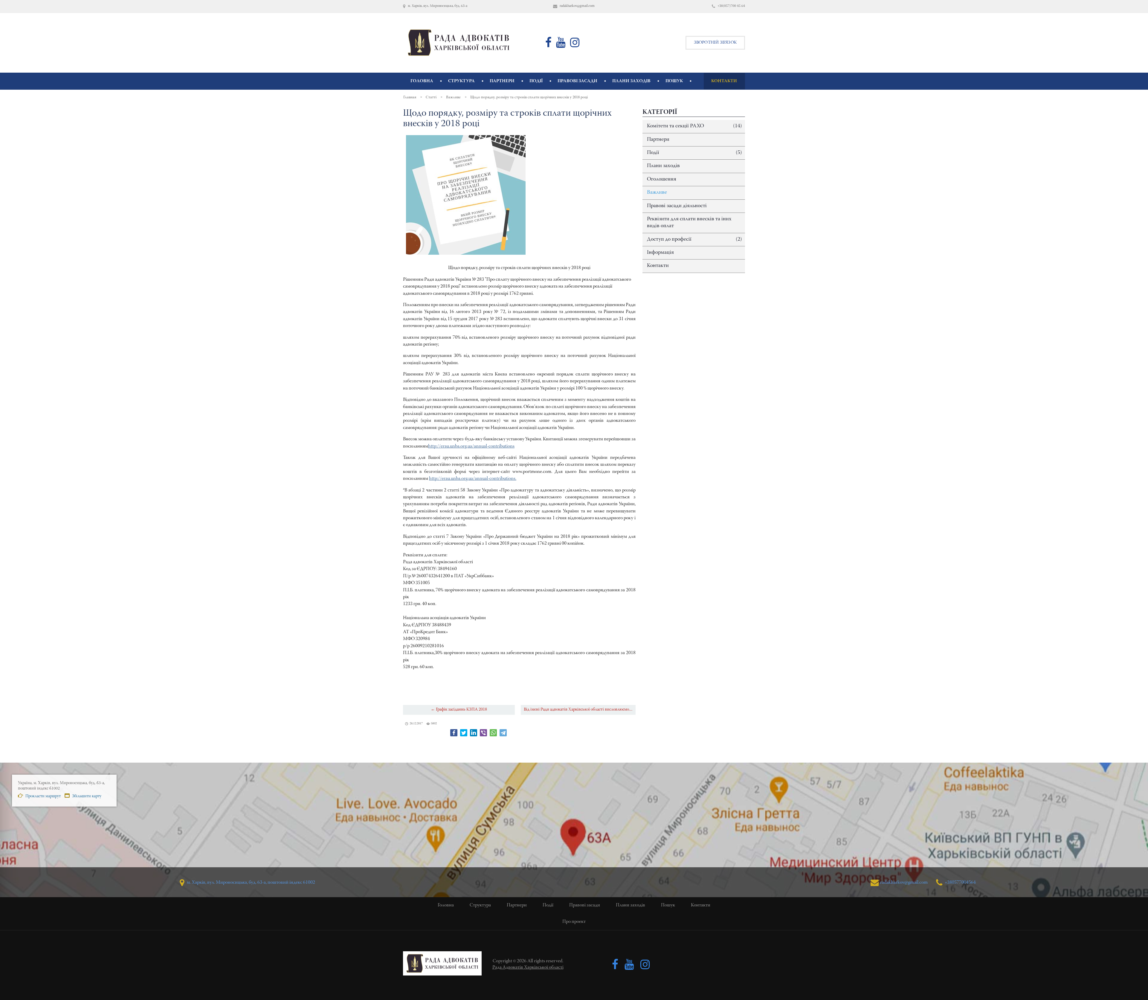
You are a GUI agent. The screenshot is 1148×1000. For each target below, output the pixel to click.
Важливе (657, 192)
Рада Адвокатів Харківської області (528, 967)
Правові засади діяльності (677, 206)
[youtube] (560, 45)
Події (694, 152)
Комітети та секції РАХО (694, 126)
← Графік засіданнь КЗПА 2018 (459, 709)
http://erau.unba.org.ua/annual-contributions (471, 446)
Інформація (660, 252)
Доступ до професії (694, 239)
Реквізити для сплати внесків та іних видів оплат (689, 222)
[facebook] (548, 45)
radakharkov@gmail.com (904, 882)
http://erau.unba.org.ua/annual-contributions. (472, 478)
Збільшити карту (86, 796)
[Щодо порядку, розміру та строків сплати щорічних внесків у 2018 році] (466, 195)
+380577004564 (960, 882)
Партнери (658, 139)
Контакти (658, 265)
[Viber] (483, 732)
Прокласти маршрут (43, 796)
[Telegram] (503, 732)
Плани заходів (663, 166)
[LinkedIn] (473, 732)
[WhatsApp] (493, 732)
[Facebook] (453, 732)
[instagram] (574, 45)
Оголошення (661, 179)
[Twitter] (463, 732)
